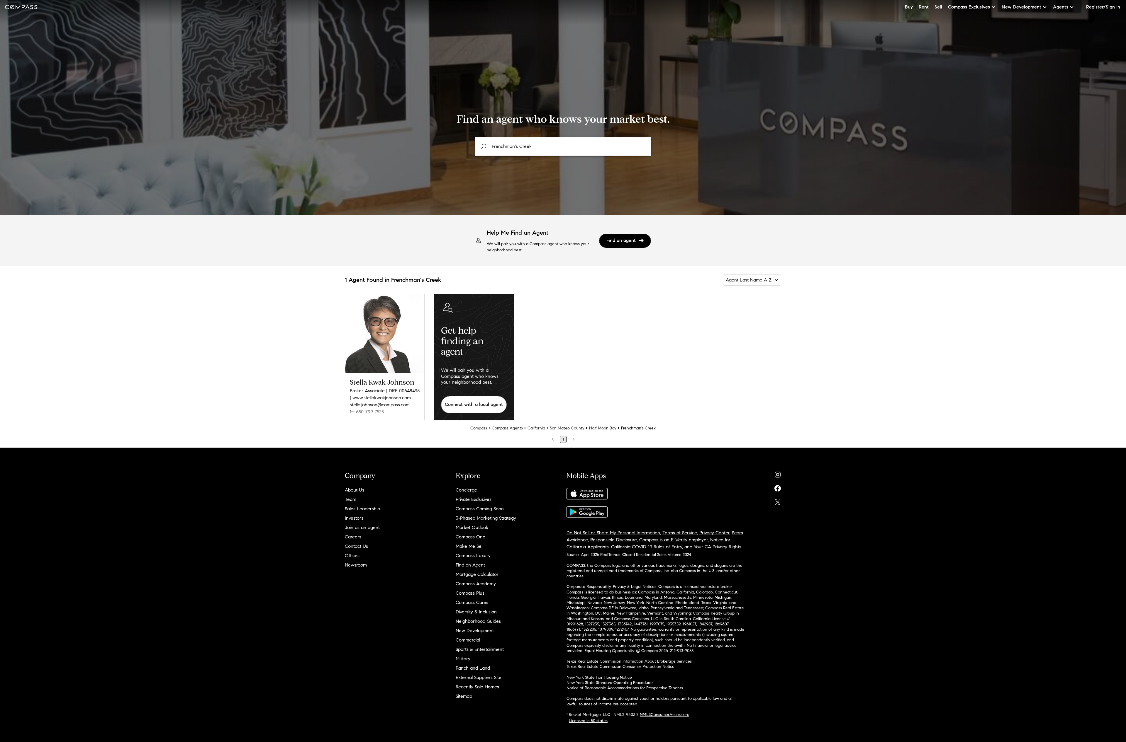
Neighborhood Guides (478, 621)
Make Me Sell (469, 546)
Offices (352, 555)
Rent (924, 7)
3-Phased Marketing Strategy (486, 518)
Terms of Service (679, 532)
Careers (353, 537)
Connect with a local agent (474, 404)
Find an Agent (470, 565)
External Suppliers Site (478, 677)
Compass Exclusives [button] (969, 7)
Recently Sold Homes (477, 687)
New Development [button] (1021, 7)
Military (463, 658)
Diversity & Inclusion (476, 612)
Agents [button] (1060, 7)
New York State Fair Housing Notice (599, 677)
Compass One (470, 537)
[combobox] (563, 146)
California (536, 428)
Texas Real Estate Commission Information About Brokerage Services (629, 661)
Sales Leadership (362, 508)
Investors (354, 518)
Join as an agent (362, 527)
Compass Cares (472, 602)
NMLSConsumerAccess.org (664, 714)
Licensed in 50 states (588, 720)
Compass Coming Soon (480, 508)
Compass (478, 428)
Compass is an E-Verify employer (673, 540)
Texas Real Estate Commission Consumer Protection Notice (620, 666)
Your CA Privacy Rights (717, 547)
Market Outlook (472, 527)
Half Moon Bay (602, 428)
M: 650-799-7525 (367, 412)
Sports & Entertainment (480, 649)
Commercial (468, 640)
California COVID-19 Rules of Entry (646, 547)
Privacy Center (714, 532)
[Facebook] (777, 487)
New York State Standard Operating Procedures (610, 682)
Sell (938, 7)
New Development (475, 630)
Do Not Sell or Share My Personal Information (613, 532)
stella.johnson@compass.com (380, 404)
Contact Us (356, 546)
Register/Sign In (1103, 7)
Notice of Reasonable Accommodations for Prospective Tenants (625, 687)
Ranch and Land (473, 668)
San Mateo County (567, 428)
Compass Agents (507, 428)
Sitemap (464, 696)
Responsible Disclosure (613, 540)
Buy (909, 7)
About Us (354, 490)
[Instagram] (777, 473)
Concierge (466, 490)
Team (350, 499)
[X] (777, 501)
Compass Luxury (473, 555)
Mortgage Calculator (477, 574)
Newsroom (356, 565)
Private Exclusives (473, 499)
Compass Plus (470, 593)
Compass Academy (476, 583)
